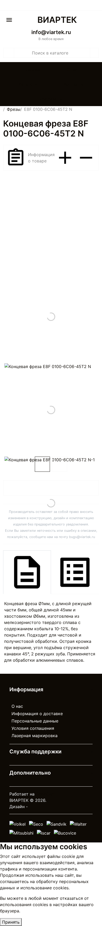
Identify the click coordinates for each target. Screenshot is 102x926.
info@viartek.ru (51, 32)
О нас (72, 69)
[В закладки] (92, 488)
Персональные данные (35, 721)
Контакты (73, 84)
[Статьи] (95, 5)
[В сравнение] (87, 488)
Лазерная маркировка (35, 735)
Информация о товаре (41, 157)
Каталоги (28, 84)
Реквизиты (51, 98)
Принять (11, 922)
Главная (32, 69)
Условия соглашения (33, 728)
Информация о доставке (37, 713)
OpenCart (45, 794)
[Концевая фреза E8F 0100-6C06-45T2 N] (51, 316)
